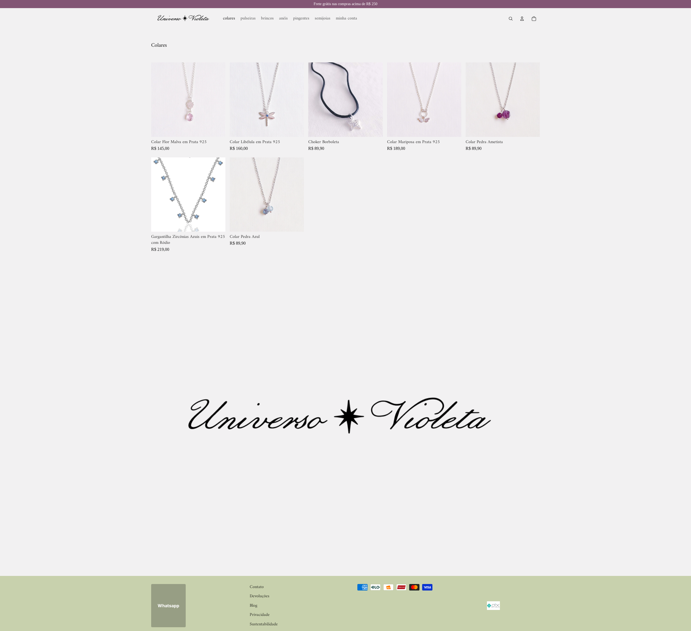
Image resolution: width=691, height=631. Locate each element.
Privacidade (260, 615)
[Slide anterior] (159, 100)
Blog (253, 605)
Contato (257, 587)
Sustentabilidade (264, 624)
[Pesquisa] (511, 19)
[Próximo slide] (217, 100)
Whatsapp (168, 605)
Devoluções (259, 596)
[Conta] (522, 19)
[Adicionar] (296, 128)
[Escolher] (217, 128)
